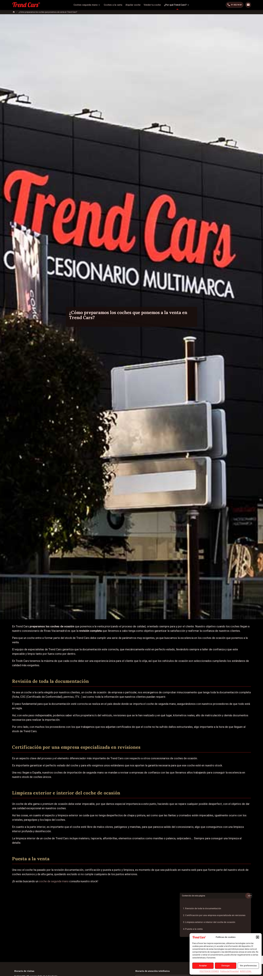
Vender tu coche (152, 5)
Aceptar (203, 965)
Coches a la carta (113, 5)
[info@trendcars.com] (248, 5)
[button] (257, 937)
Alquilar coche (132, 5)
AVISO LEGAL (245, 971)
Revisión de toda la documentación (203, 908)
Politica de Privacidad (229, 971)
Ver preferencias (248, 965)
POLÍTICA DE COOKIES (209, 971)
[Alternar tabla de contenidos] (248, 896)
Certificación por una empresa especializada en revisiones (215, 915)
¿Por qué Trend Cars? (175, 5)
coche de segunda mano (54, 881)
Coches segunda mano (86, 5)
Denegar (225, 965)
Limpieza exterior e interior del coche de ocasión (210, 922)
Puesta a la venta (194, 929)
